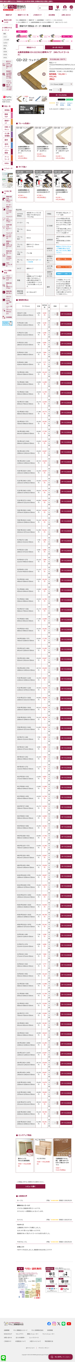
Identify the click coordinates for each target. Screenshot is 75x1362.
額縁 (4, 33)
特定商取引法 (49, 1341)
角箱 (4, 48)
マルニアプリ (19, 1334)
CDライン (49, 20)
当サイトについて (30, 1348)
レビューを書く (69, 104)
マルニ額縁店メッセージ (20, 1330)
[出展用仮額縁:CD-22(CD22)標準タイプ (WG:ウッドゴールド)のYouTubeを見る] (31, 110)
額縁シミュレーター (33, 1334)
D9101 (5, 45)
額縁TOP (9, 15)
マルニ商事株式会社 (37, 1330)
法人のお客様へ (20, 1337)
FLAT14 (5, 42)
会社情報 (52, 15)
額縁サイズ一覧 (23, 15)
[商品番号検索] (51, 8)
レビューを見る (62, 104)
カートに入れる (61, 95)
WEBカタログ (8, 1334)
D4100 (5, 54)
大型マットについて (35, 1341)
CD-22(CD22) (58, 20)
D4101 (5, 57)
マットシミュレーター (48, 1334)
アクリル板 (6, 39)
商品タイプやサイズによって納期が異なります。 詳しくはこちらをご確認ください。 (63, 249)
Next (44, 74)
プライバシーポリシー (43, 1348)
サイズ (5, 36)
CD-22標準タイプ (23, 22)
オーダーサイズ (57, 47)
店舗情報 (6, 1330)
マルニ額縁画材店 (21, 20)
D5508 (5, 51)
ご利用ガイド (37, 15)
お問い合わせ (66, 15)
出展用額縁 (40, 20)
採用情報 (50, 1330)
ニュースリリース (34, 1337)
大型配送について (20, 1341)
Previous (19, 74)
